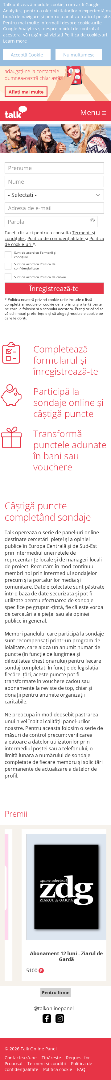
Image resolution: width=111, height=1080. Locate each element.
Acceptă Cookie (27, 55)
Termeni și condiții (46, 1063)
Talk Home (16, 112)
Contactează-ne (21, 1058)
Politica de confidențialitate (56, 238)
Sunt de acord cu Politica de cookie (40, 277)
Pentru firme (55, 992)
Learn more (15, 41)
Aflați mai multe (26, 92)
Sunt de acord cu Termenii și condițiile (35, 254)
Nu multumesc (78, 55)
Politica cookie (57, 1069)
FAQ (81, 1069)
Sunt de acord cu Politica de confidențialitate (35, 266)
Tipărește (51, 1058)
